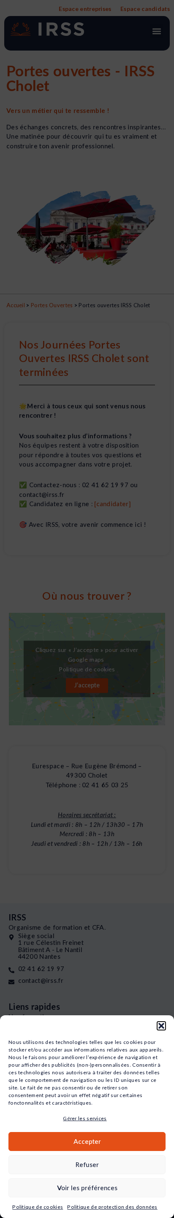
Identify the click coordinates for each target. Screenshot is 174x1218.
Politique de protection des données (112, 1207)
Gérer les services (84, 1118)
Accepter (87, 1141)
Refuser (87, 1164)
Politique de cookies (37, 1207)
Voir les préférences (87, 1187)
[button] (161, 1026)
